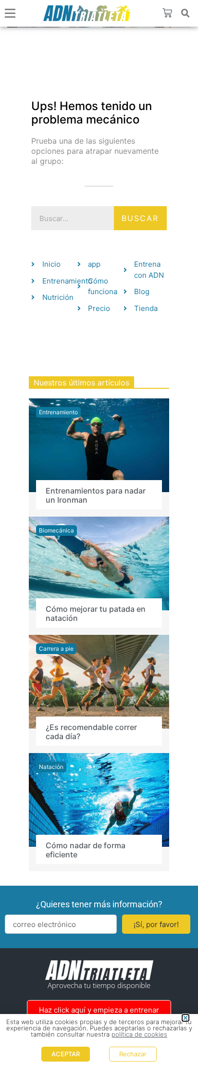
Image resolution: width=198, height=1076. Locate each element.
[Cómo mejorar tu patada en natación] (99, 563)
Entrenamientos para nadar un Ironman (96, 495)
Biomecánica (56, 530)
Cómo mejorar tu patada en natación (96, 613)
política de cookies (139, 1034)
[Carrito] (167, 13)
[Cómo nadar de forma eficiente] (99, 799)
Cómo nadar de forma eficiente (85, 850)
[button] (185, 13)
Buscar (140, 218)
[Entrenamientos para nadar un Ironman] (99, 444)
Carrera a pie (56, 648)
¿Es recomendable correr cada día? (91, 731)
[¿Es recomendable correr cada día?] (99, 681)
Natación (51, 766)
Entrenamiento (58, 412)
